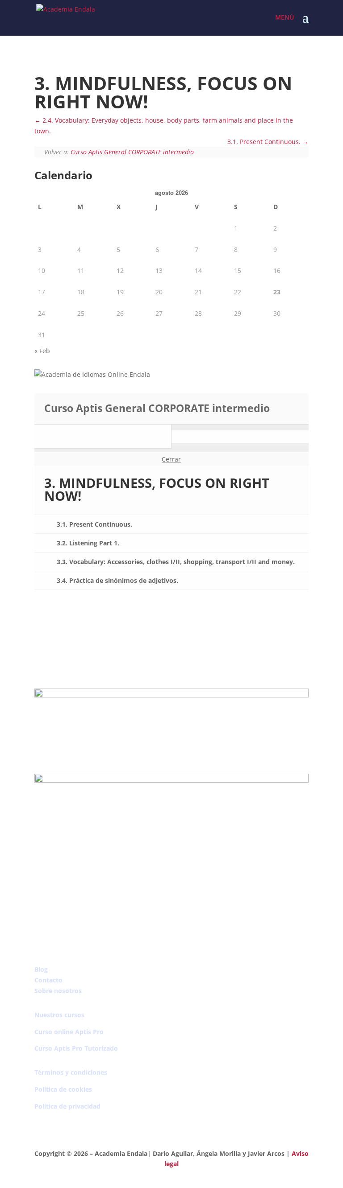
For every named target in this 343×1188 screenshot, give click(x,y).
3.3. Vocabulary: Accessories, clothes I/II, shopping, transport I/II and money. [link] (176, 561)
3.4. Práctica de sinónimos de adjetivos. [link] (117, 580)
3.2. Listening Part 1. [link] (88, 543)
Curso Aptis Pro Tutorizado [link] (76, 1048)
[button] (305, 23)
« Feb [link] (42, 350)
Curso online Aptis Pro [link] (69, 1031)
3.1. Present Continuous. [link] (264, 141)
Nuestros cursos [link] (59, 1015)
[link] (65, 17)
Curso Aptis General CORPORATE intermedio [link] (132, 152)
